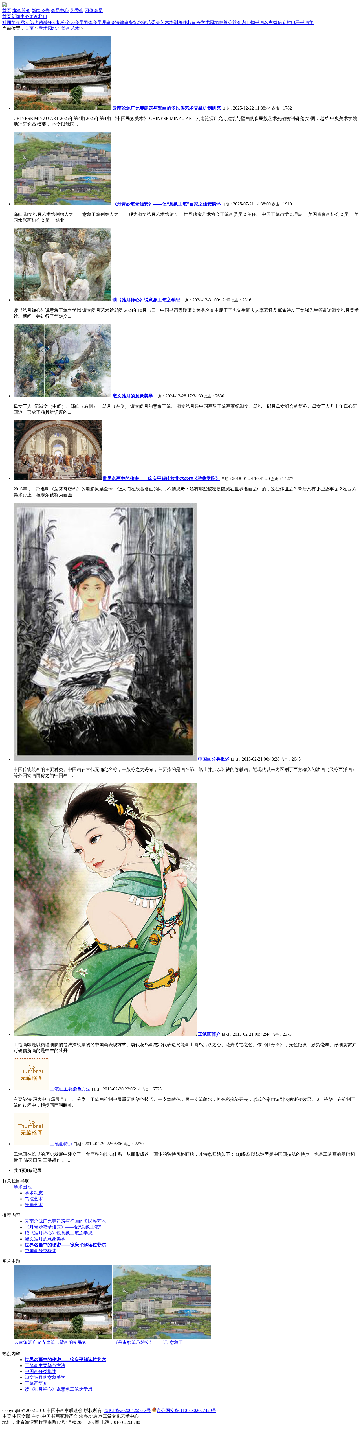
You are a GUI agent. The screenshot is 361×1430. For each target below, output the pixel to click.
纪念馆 (140, 22)
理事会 (108, 22)
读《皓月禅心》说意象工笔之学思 (59, 1232)
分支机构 (56, 22)
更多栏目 (38, 16)
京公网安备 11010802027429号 (186, 1410)
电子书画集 (302, 22)
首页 (6, 10)
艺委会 (76, 10)
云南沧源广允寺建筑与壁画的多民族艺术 (65, 1221)
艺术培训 (169, 22)
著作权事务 (189, 22)
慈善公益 (228, 22)
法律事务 (124, 22)
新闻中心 (20, 16)
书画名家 (264, 22)
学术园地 (210, 22)
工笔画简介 (36, 1383)
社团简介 (11, 22)
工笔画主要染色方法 (70, 1089)
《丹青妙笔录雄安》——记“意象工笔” (63, 1227)
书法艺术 (34, 1198)
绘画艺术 (70, 28)
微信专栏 (282, 22)
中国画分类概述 (40, 1250)
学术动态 (34, 1192)
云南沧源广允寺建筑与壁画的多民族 (50, 1342)
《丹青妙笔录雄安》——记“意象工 (148, 1342)
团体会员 (94, 10)
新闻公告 (41, 10)
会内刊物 (246, 22)
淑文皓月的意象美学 (45, 1238)
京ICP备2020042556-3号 (127, 1410)
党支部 (27, 22)
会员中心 (60, 10)
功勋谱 (40, 22)
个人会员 (74, 22)
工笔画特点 (61, 1143)
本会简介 (21, 10)
